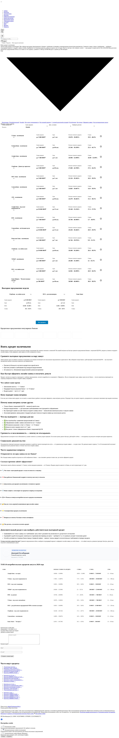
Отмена (3, 736)
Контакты (3, 713)
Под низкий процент (45, 122)
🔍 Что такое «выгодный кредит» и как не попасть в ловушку (21, 470)
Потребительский (14, 122)
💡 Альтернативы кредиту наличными (14, 511)
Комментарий (4, 644)
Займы (6, 10)
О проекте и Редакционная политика (16, 713)
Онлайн (22, 122)
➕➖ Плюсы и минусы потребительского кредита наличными (22, 497)
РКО (5, 24)
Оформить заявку (88, 122)
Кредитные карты (9, 19)
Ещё (2, 29)
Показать (106, 126)
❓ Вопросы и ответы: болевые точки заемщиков (17, 517)
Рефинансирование (9, 16)
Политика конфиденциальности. (89, 712)
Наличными (5, 122)
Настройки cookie (40, 713)
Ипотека (6, 15)
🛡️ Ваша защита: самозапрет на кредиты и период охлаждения (22, 490)
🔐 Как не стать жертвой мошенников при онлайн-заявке (20, 504)
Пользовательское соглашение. (106, 712)
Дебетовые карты (9, 21)
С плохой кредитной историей (60, 122)
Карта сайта (30, 713)
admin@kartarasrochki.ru (14, 706)
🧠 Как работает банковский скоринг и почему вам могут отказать (23, 477)
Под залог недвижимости (32, 122)
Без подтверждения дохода (100, 122)
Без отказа (79, 122)
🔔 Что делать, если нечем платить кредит (15, 524)
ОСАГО (6, 22)
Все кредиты (42, 322)
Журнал (6, 25)
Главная (3, 42)
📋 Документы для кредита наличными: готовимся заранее (21, 484)
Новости (6, 27)
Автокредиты (7, 13)
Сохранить (9, 736)
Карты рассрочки (8, 18)
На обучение (72, 122)
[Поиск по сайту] (2, 32)
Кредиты (6, 12)
